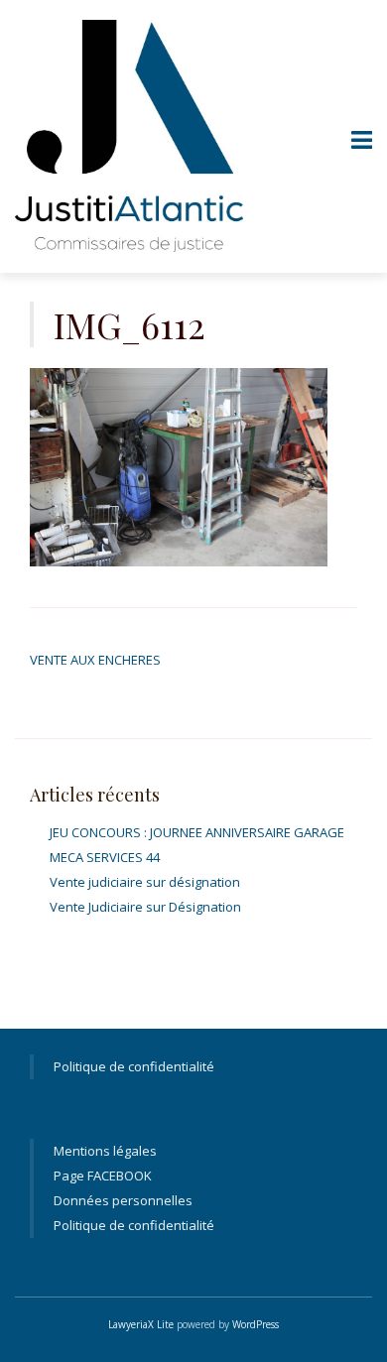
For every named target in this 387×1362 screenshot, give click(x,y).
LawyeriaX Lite (141, 1324)
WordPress (255, 1324)
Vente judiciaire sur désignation (145, 882)
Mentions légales (105, 1151)
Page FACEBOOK (103, 1175)
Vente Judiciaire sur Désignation (145, 907)
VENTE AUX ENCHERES (95, 660)
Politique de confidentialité (134, 1066)
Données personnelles (123, 1200)
